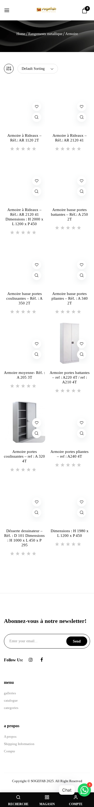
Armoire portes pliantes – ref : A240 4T (69, 454)
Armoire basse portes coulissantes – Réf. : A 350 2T (24, 298)
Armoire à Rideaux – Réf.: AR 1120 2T (24, 137)
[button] (84, 11)
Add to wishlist (36, 106)
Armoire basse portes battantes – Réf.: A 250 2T (69, 214)
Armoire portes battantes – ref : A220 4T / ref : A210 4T (70, 377)
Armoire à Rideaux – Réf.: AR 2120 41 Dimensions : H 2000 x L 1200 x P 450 (24, 217)
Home (20, 34)
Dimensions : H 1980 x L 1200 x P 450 (70, 533)
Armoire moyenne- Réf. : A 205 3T (24, 375)
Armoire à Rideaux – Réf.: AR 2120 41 (69, 137)
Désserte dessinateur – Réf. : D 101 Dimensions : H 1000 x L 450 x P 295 (24, 538)
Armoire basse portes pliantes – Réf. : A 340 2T (69, 298)
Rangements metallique (45, 34)
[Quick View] (36, 117)
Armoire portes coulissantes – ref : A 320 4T (24, 456)
